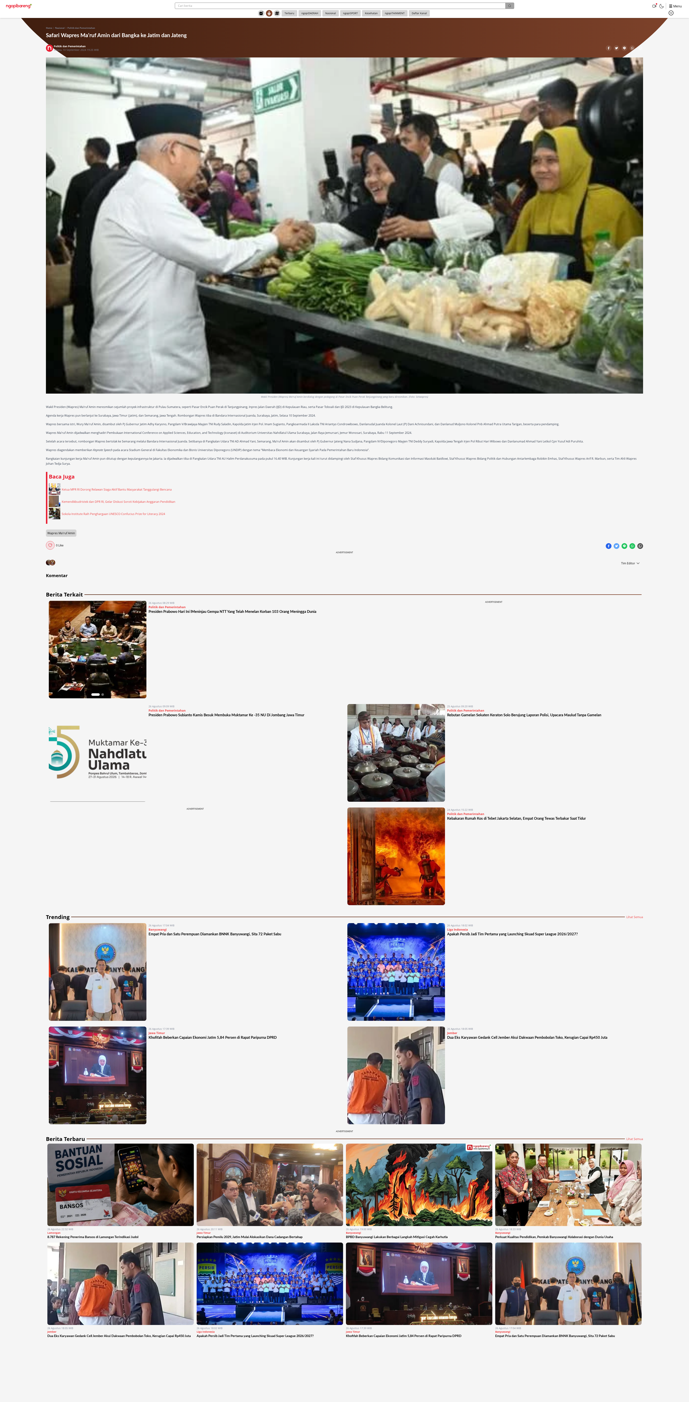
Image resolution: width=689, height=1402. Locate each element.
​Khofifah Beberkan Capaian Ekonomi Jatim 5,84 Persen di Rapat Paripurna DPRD (213, 1037)
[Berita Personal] (269, 13)
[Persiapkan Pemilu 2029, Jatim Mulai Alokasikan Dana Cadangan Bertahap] (270, 1185)
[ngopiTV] (654, 6)
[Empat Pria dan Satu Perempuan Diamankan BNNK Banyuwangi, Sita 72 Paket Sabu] (97, 972)
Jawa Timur (157, 1033)
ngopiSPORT (350, 13)
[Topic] (277, 13)
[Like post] (50, 545)
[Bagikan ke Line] (625, 48)
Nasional (330, 13)
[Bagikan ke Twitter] (617, 48)
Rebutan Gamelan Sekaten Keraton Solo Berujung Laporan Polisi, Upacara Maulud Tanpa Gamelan (524, 715)
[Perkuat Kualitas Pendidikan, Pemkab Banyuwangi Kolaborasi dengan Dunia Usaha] (568, 1185)
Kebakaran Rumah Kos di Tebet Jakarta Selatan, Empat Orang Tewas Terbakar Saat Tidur (516, 818)
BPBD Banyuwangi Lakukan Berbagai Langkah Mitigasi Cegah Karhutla (397, 1237)
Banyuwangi (158, 930)
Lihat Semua (634, 917)
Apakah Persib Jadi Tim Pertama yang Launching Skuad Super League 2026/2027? (512, 934)
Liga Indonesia (457, 930)
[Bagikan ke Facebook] (609, 48)
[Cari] (509, 6)
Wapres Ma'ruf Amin (61, 533)
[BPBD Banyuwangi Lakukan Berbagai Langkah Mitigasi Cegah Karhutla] (419, 1185)
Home (49, 28)
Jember (452, 1033)
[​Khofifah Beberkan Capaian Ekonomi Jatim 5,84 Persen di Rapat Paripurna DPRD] (97, 1075)
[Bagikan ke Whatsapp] (632, 48)
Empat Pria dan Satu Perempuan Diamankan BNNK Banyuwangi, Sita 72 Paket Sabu (215, 934)
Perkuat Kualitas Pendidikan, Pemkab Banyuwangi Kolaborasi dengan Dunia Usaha (554, 1237)
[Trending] (261, 13)
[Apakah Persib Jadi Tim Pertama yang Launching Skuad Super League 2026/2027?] (396, 972)
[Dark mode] (661, 6)
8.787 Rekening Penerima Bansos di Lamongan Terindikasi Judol (92, 1237)
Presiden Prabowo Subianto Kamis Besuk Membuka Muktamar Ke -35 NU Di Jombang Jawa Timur (226, 715)
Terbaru (289, 13)
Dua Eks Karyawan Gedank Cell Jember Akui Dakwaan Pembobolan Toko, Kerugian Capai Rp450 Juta (527, 1037)
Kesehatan (371, 13)
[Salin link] (640, 48)
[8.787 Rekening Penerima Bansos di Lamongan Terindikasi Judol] (120, 1185)
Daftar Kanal (419, 13)
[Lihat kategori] (671, 13)
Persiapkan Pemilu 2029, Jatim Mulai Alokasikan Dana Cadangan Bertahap (250, 1237)
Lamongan (53, 1232)
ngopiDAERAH (309, 13)
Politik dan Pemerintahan (81, 28)
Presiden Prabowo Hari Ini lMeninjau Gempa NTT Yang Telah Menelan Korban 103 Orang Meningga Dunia (232, 612)
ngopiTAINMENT (395, 13)
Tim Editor (628, 563)
